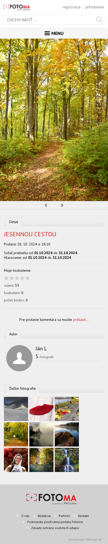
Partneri (64, 516)
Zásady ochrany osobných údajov (55, 528)
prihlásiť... (81, 319)
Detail (13, 221)
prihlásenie (94, 6)
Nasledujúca (62, 205)
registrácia (71, 6)
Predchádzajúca (45, 205)
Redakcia (44, 516)
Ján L (41, 348)
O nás (25, 516)
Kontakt (83, 516)
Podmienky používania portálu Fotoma (55, 522)
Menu (57, 33)
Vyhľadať (99, 19)
